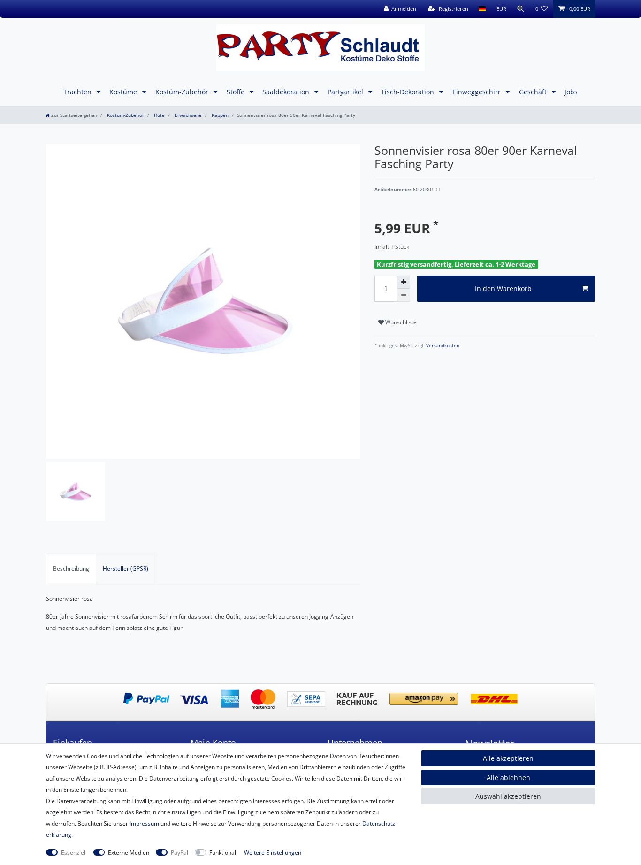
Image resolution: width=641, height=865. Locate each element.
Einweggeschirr (477, 91)
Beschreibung (71, 569)
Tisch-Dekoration (408, 91)
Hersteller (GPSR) (125, 569)
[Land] (482, 9)
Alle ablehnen (508, 777)
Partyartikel (346, 91)
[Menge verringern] (403, 295)
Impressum (144, 823)
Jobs (571, 91)
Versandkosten (442, 346)
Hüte (159, 115)
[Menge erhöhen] (403, 282)
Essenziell (74, 853)
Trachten (78, 91)
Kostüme (124, 91)
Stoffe (236, 91)
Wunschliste (400, 322)
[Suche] (520, 9)
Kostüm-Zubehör (182, 91)
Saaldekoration (286, 91)
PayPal (179, 853)
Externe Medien (128, 853)
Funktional (222, 853)
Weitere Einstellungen (272, 853)
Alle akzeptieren (508, 758)
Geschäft (534, 91)
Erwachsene (187, 115)
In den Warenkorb (503, 288)
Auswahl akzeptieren (508, 796)
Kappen (219, 115)
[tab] (71, 568)
